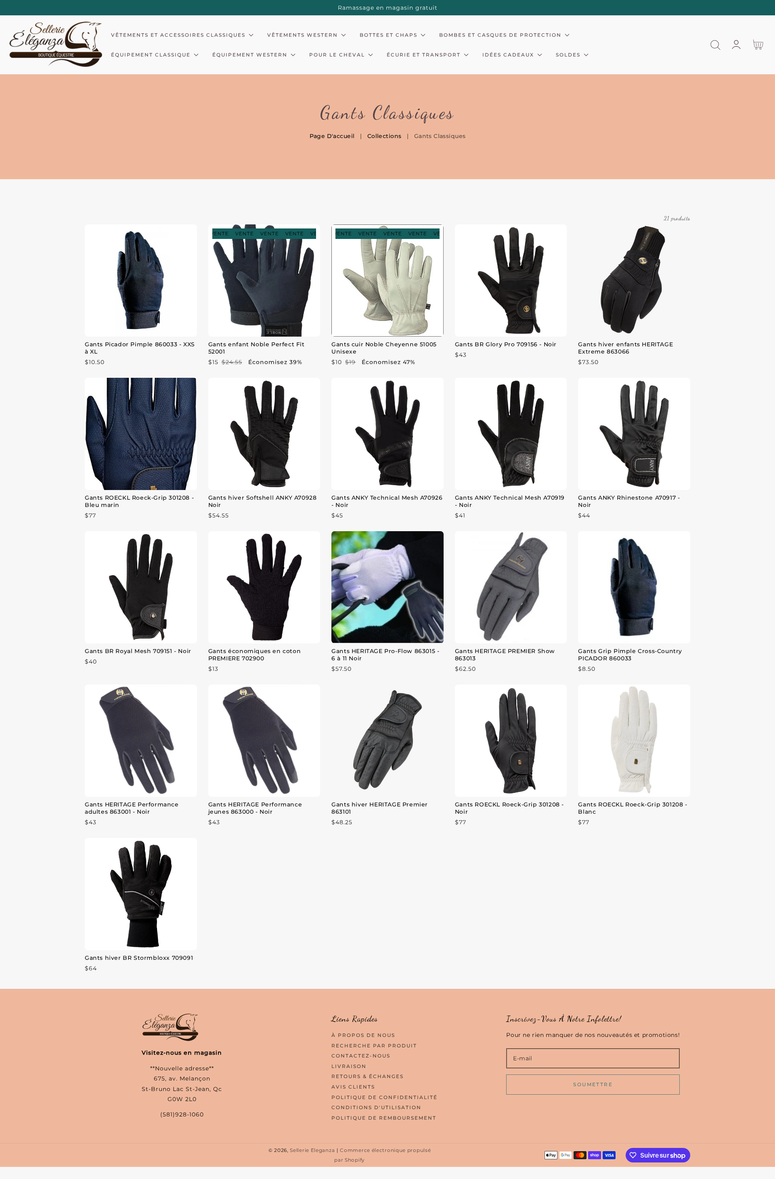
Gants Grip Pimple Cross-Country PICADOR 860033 (630, 654)
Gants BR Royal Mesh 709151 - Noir (138, 651)
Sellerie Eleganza (312, 1150)
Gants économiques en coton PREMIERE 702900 (254, 654)
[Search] (715, 45)
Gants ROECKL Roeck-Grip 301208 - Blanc (632, 808)
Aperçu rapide (140, 328)
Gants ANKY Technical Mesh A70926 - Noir (386, 501)
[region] (387, 7)
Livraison (349, 1066)
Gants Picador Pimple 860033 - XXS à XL (140, 348)
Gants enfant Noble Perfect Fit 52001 (256, 348)
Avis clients (353, 1087)
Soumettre (593, 1084)
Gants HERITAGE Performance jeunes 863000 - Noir (255, 808)
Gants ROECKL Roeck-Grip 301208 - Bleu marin (139, 501)
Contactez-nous (360, 1056)
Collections (384, 136)
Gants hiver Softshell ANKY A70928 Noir (262, 501)
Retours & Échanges (367, 1076)
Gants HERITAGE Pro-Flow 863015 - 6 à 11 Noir (385, 654)
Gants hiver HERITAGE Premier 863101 (379, 808)
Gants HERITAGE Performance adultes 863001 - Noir (132, 808)
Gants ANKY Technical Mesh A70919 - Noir (510, 501)
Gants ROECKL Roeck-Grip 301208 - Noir (509, 808)
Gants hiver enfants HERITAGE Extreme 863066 (625, 348)
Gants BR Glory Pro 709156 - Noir (506, 344)
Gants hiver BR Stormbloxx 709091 (139, 957)
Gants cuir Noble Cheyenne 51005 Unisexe (384, 348)
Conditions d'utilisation (376, 1107)
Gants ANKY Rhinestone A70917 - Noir (629, 501)
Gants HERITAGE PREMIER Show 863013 (505, 654)
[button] (715, 45)
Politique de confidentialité (384, 1097)
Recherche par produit (374, 1046)
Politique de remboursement (383, 1118)
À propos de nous (363, 1035)
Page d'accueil (332, 136)
